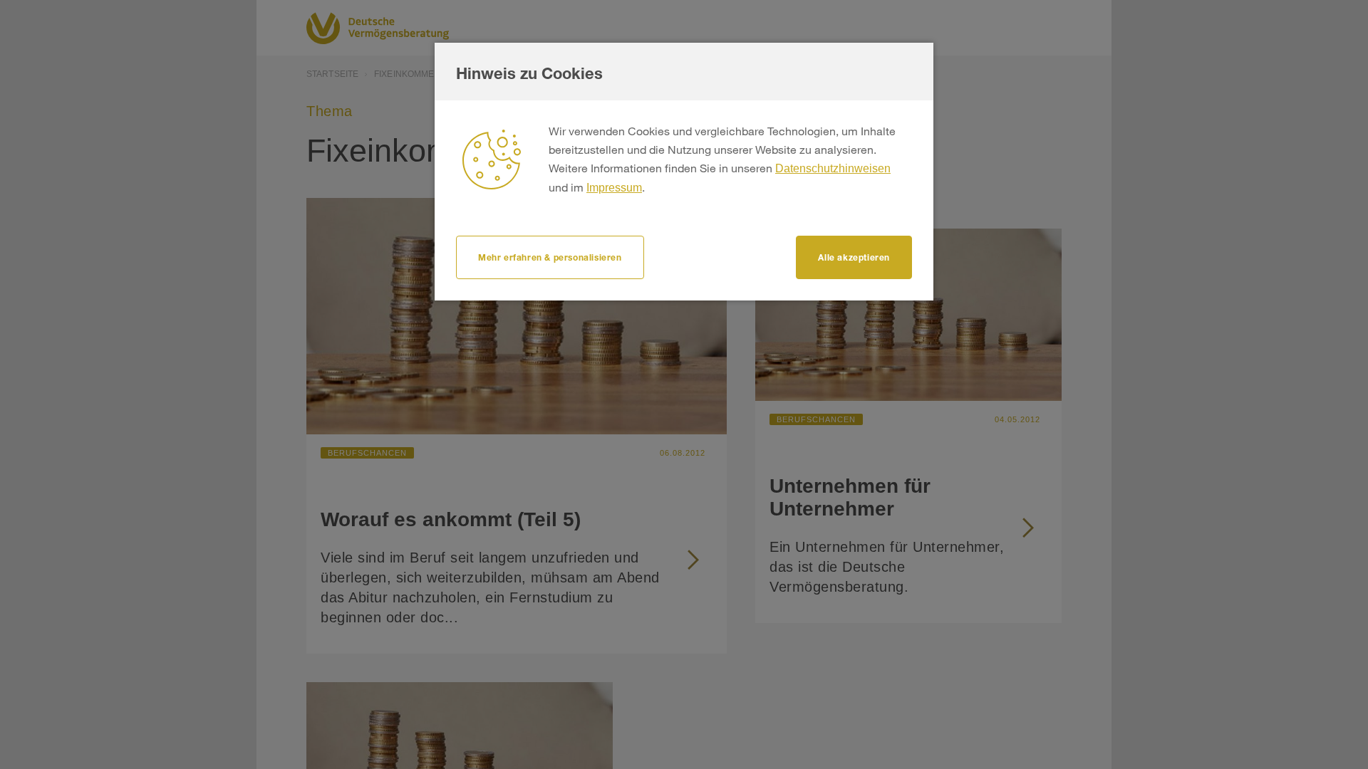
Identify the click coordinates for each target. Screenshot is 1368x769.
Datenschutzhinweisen (833, 168)
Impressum (614, 188)
